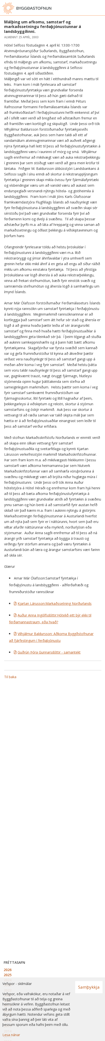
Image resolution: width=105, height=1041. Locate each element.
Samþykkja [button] (89, 987)
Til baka (10, 677)
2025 (7, 975)
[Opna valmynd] (100, 8)
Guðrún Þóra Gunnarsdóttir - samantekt (49, 652)
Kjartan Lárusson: (55, 603)
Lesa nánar (11, 1034)
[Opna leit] (90, 8)
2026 (7, 969)
